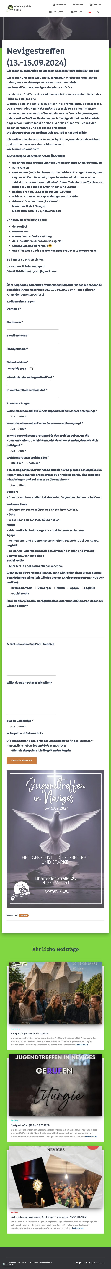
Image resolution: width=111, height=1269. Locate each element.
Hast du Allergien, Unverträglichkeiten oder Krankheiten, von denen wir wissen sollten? (55, 603)
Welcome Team (17, 504)
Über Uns (97, 5)
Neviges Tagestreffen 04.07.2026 (29, 1033)
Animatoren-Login (17, 1262)
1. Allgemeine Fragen (21, 301)
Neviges (24, 915)
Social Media (58, 12)
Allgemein (15, 1029)
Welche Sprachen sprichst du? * (28, 457)
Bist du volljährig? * (20, 721)
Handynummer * (17, 349)
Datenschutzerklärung (41, 1262)
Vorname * (14, 309)
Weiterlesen (82, 1045)
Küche (11, 514)
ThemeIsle (99, 1263)
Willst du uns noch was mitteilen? (29, 682)
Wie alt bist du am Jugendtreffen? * (30, 377)
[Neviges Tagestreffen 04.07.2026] (55, 993)
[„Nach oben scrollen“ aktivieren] (105, 1263)
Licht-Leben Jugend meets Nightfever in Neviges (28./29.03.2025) (48, 1217)
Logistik (12, 545)
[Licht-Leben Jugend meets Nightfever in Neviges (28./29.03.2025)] (55, 1176)
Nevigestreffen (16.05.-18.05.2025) (30, 1125)
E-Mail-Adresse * (18, 335)
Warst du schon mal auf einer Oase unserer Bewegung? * (45, 423)
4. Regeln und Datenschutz (25, 733)
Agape (11, 535)
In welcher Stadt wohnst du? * (27, 390)
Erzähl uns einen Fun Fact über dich (30, 644)
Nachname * (15, 322)
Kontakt (78, 12)
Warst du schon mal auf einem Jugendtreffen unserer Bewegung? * (52, 411)
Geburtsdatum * (17, 362)
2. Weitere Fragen (18, 403)
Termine (79, 5)
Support (12, 492)
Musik (11, 525)
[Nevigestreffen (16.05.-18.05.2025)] (55, 1085)
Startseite (61, 5)
